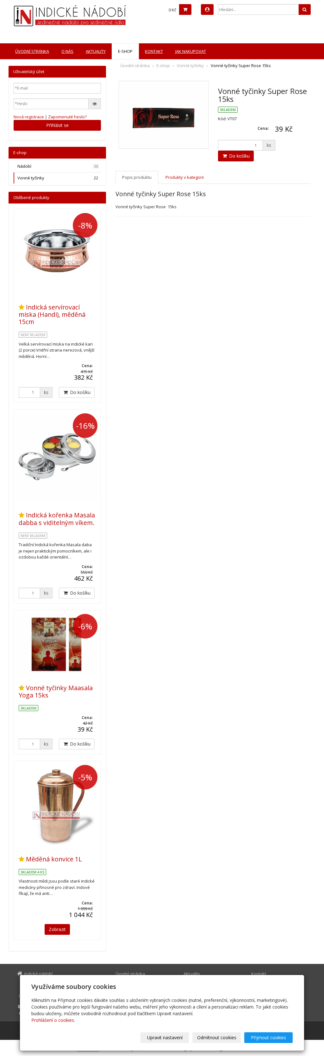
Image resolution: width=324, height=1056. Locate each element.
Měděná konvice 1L (54, 859)
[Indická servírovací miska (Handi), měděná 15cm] (57, 252)
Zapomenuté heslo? (67, 117)
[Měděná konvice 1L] (57, 804)
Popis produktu (137, 177)
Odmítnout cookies (216, 1037)
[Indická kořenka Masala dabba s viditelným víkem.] (57, 456)
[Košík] (185, 9)
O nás (67, 51)
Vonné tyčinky (190, 65)
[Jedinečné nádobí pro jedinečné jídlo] (59, 16)
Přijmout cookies (268, 1037)
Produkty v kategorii (184, 177)
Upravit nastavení (165, 1037)
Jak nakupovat (190, 51)
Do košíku (239, 156)
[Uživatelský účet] (207, 9)
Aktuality (96, 51)
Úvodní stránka (32, 51)
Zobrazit (57, 929)
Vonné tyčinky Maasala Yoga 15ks (56, 691)
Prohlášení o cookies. (53, 1020)
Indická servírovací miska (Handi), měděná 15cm (52, 314)
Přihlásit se (57, 125)
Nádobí (57, 166)
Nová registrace (29, 117)
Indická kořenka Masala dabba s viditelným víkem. (57, 519)
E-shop (125, 51)
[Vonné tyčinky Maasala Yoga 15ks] (57, 643)
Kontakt (154, 51)
